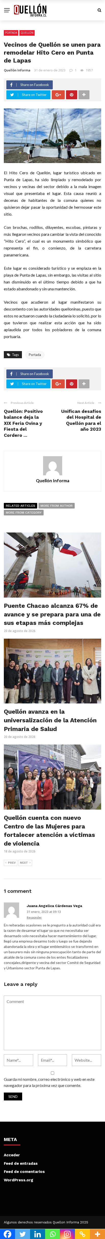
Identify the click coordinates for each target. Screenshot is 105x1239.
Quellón (27, 32)
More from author (57, 505)
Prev (12, 862)
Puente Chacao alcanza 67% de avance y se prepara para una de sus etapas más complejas (52, 614)
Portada (11, 32)
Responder (34, 917)
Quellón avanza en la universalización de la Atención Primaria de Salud (50, 720)
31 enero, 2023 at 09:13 (44, 912)
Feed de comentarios (24, 1171)
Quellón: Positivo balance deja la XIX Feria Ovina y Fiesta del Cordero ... (23, 423)
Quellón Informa (17, 70)
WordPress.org (18, 1180)
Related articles (20, 505)
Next (24, 862)
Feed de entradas (21, 1163)
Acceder (12, 1155)
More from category (24, 512)
